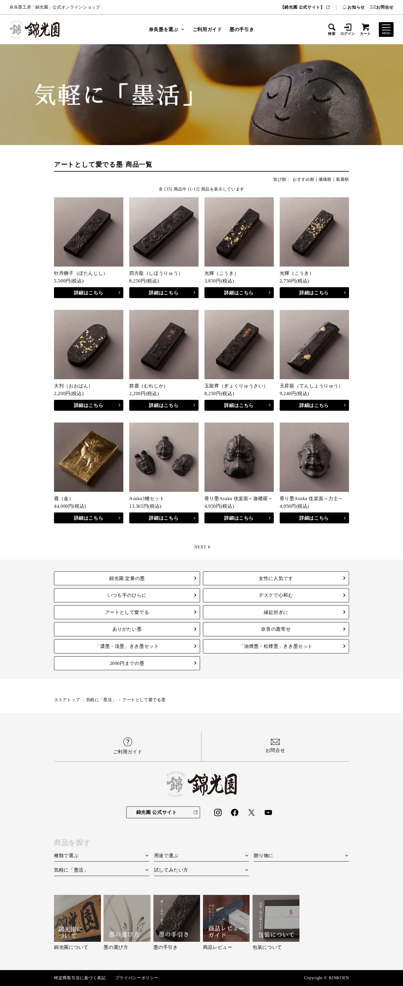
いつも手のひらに (127, 595)
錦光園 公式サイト (156, 812)
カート (365, 33)
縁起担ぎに (276, 612)
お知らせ (356, 7)
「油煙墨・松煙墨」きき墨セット (276, 646)
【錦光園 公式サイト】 (302, 7)
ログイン (348, 33)
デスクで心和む (276, 595)
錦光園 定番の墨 (127, 578)
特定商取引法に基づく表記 (80, 978)
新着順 (342, 179)
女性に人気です (276, 578)
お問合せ (385, 7)
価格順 (325, 179)
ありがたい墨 (127, 629)
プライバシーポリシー (136, 978)
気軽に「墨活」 (101, 700)
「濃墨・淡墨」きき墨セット (127, 646)
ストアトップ (67, 700)
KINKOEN (339, 978)
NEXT (200, 547)
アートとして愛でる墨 (144, 700)
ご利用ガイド (207, 29)
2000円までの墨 (127, 663)
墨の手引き (242, 29)
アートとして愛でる (127, 612)
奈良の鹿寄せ (276, 629)
